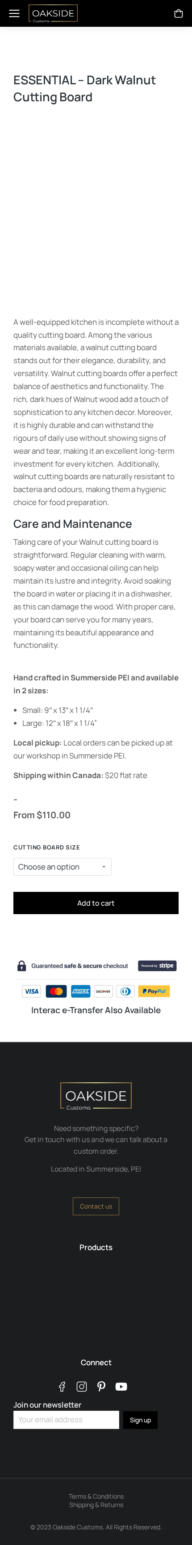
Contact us (96, 1206)
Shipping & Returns (96, 1504)
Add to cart (96, 903)
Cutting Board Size (46, 847)
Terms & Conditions (96, 1496)
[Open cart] (178, 13)
